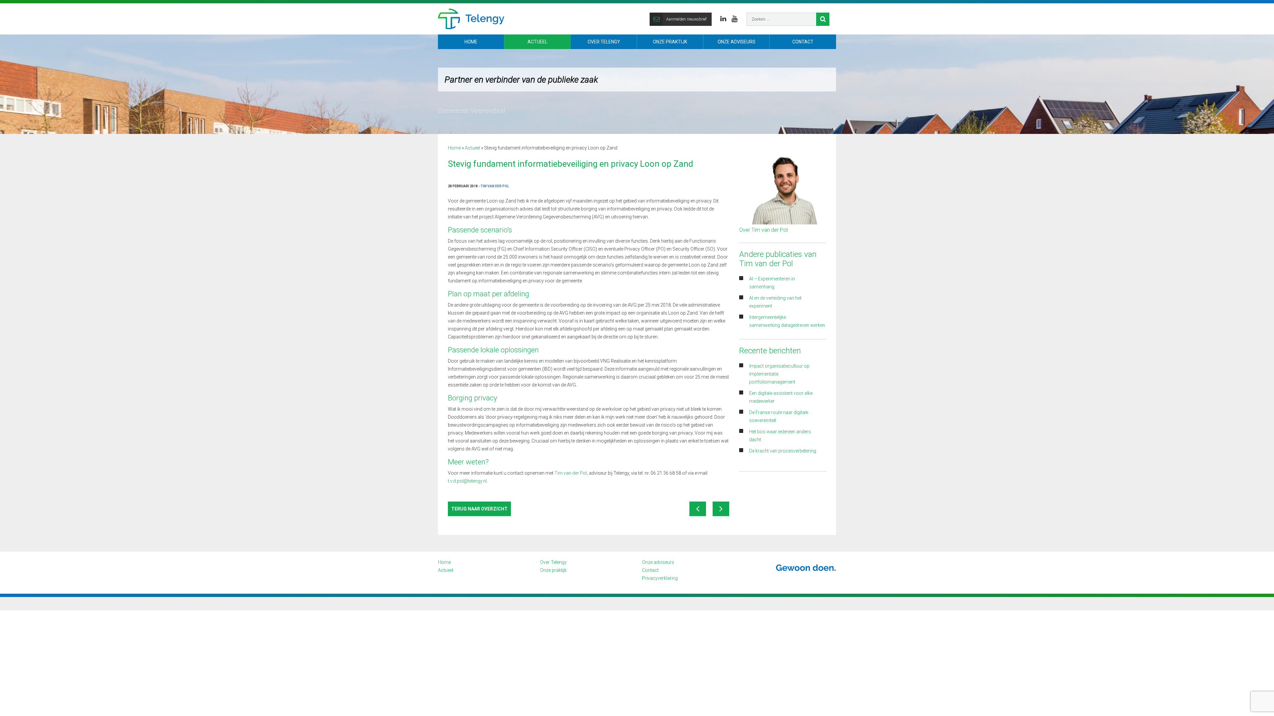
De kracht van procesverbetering (782, 450)
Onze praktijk (670, 41)
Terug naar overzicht (479, 508)
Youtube (735, 19)
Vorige (697, 509)
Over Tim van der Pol (763, 230)
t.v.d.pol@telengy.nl (467, 481)
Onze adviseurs (736, 41)
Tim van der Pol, (571, 473)
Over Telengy (604, 41)
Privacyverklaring (660, 578)
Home (470, 41)
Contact (803, 41)
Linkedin (723, 19)
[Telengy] (471, 19)
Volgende (721, 509)
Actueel (537, 41)
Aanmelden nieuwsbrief (686, 19)
